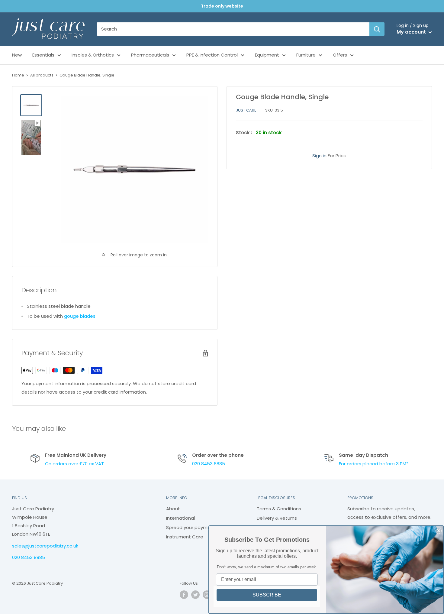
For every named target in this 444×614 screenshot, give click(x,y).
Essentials (43, 55)
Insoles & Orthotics (93, 55)
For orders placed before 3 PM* (373, 463)
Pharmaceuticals (150, 55)
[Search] (376, 29)
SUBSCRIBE (267, 594)
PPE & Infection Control (212, 55)
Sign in (319, 155)
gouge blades (79, 316)
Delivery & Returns (277, 518)
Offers (340, 55)
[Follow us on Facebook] (184, 594)
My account (412, 31)
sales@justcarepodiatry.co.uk (45, 546)
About (173, 508)
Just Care (246, 110)
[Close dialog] (439, 531)
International (180, 518)
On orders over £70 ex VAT (74, 463)
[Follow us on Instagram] (207, 594)
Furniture (306, 55)
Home (18, 75)
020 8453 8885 (208, 463)
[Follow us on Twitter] (195, 594)
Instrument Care (184, 537)
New (17, 55)
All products (41, 75)
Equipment (267, 55)
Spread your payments (192, 527)
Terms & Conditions (279, 508)
